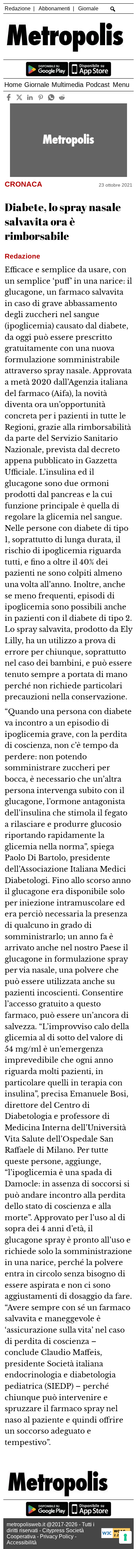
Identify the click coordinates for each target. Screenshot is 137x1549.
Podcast (98, 84)
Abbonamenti (54, 8)
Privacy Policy (56, 1536)
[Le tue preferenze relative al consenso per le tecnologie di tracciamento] (125, 1537)
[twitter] (19, 97)
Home (13, 84)
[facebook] (9, 97)
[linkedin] (30, 97)
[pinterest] (41, 97)
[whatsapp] (51, 97)
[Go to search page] (112, 9)
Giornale (88, 8)
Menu (121, 84)
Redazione (18, 8)
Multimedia (67, 84)
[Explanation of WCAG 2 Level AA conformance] (115, 1536)
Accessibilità (22, 1542)
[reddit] (62, 97)
